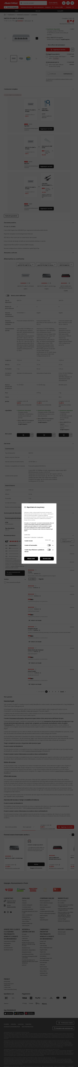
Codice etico (33, 537)
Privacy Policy (27, 537)
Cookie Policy (27, 534)
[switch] (49, 545)
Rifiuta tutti (31, 558)
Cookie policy (40, 537)
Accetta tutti (47, 558)
